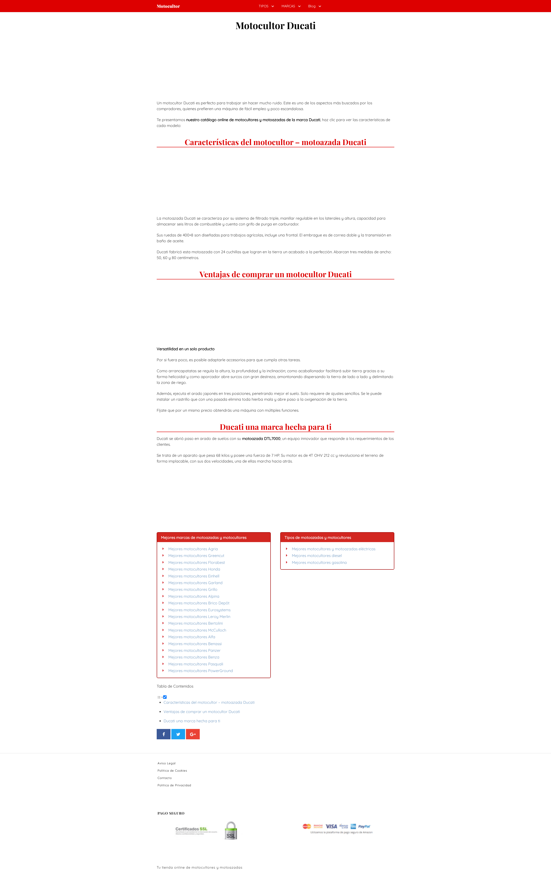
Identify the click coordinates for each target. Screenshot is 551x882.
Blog (312, 6)
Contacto (165, 778)
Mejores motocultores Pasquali (195, 664)
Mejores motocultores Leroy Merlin (199, 616)
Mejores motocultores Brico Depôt (198, 603)
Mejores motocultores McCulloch (197, 630)
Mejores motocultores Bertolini (195, 623)
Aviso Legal (167, 763)
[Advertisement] (275, 67)
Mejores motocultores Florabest (196, 562)
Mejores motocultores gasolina (319, 562)
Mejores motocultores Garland (195, 582)
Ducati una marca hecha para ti (192, 720)
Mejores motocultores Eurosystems (199, 609)
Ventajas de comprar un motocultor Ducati (202, 711)
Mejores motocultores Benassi (195, 643)
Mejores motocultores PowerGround (200, 670)
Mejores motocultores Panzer (194, 650)
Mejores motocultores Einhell (193, 576)
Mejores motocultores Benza (193, 657)
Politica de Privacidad (174, 785)
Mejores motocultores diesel (317, 555)
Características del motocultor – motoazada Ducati (209, 702)
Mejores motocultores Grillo (192, 589)
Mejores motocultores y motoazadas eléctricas (333, 548)
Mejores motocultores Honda (194, 569)
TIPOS (263, 6)
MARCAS (288, 6)
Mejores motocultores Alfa (191, 636)
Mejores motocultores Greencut (196, 555)
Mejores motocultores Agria (193, 548)
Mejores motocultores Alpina (193, 596)
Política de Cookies (172, 771)
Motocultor (168, 6)
